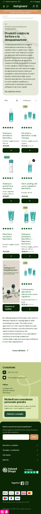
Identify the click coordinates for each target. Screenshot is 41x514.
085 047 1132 (13, 372)
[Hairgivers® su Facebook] (22, 483)
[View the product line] (11, 281)
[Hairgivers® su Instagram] (27, 483)
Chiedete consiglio (15, 414)
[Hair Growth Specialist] (21, 6)
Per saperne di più (13, 91)
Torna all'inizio (19, 351)
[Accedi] (33, 6)
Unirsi (34, 437)
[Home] (6, 24)
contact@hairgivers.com (17, 378)
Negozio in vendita (10, 307)
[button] (4, 6)
